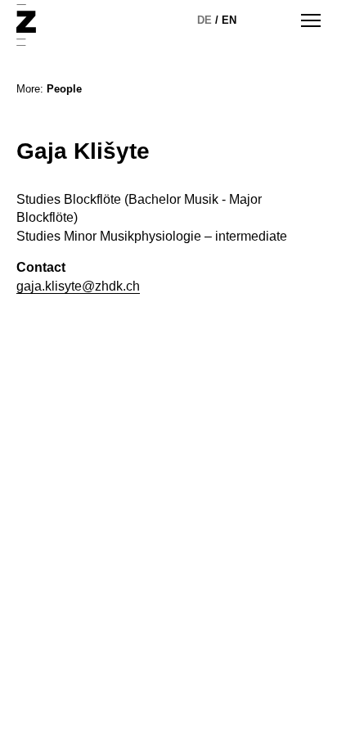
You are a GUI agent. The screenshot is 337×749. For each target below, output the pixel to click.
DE (204, 20)
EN (229, 20)
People (64, 89)
